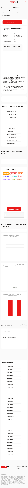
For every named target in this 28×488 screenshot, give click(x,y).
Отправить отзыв (14, 209)
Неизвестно (6, 173)
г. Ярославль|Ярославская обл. (18, 36)
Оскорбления (6, 176)
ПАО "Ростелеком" (7, 41)
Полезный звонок (7, 182)
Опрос (13, 179)
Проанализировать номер (12, 22)
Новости (18, 468)
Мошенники (13, 173)
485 (15, 41)
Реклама (20, 173)
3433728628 (6, 331)
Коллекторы (14, 176)
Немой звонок (6, 179)
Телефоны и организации (22, 466)
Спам (20, 176)
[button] (22, 325)
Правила (18, 470)
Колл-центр (19, 179)
